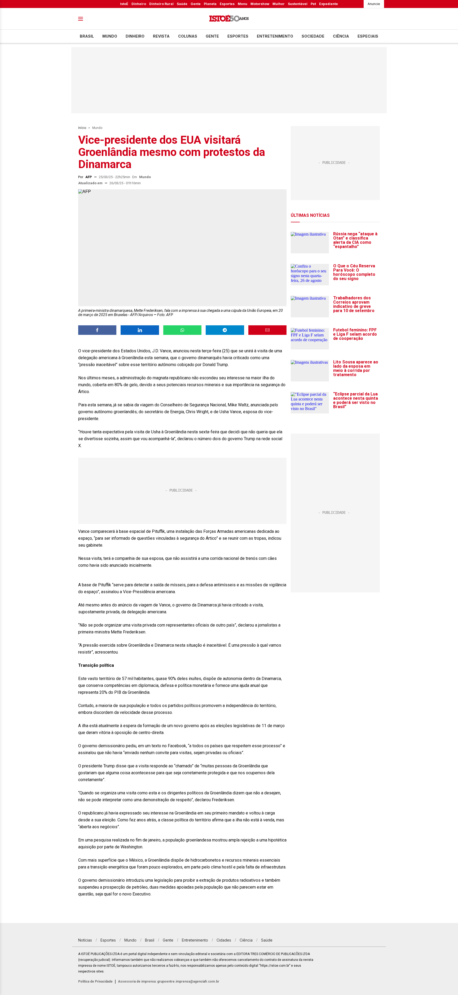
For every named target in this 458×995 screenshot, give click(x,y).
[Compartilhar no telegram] (225, 330)
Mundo (109, 36)
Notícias (85, 940)
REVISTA (161, 36)
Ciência (341, 36)
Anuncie (374, 4)
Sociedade (313, 36)
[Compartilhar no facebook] (97, 330)
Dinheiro (138, 4)
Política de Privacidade (95, 981)
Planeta (210, 4)
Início (82, 128)
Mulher (278, 4)
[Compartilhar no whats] (182, 330)
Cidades (224, 940)
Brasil (87, 36)
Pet (313, 4)
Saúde (182, 4)
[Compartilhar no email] (267, 330)
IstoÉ (124, 4)
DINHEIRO (135, 36)
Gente (196, 4)
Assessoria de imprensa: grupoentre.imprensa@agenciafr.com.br (168, 981)
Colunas (187, 36)
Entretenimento (275, 36)
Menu (242, 4)
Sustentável (297, 4)
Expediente (328, 4)
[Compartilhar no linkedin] (140, 330)
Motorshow (259, 4)
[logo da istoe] (229, 18)
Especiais (368, 36)
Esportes (227, 4)
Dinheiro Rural (161, 4)
